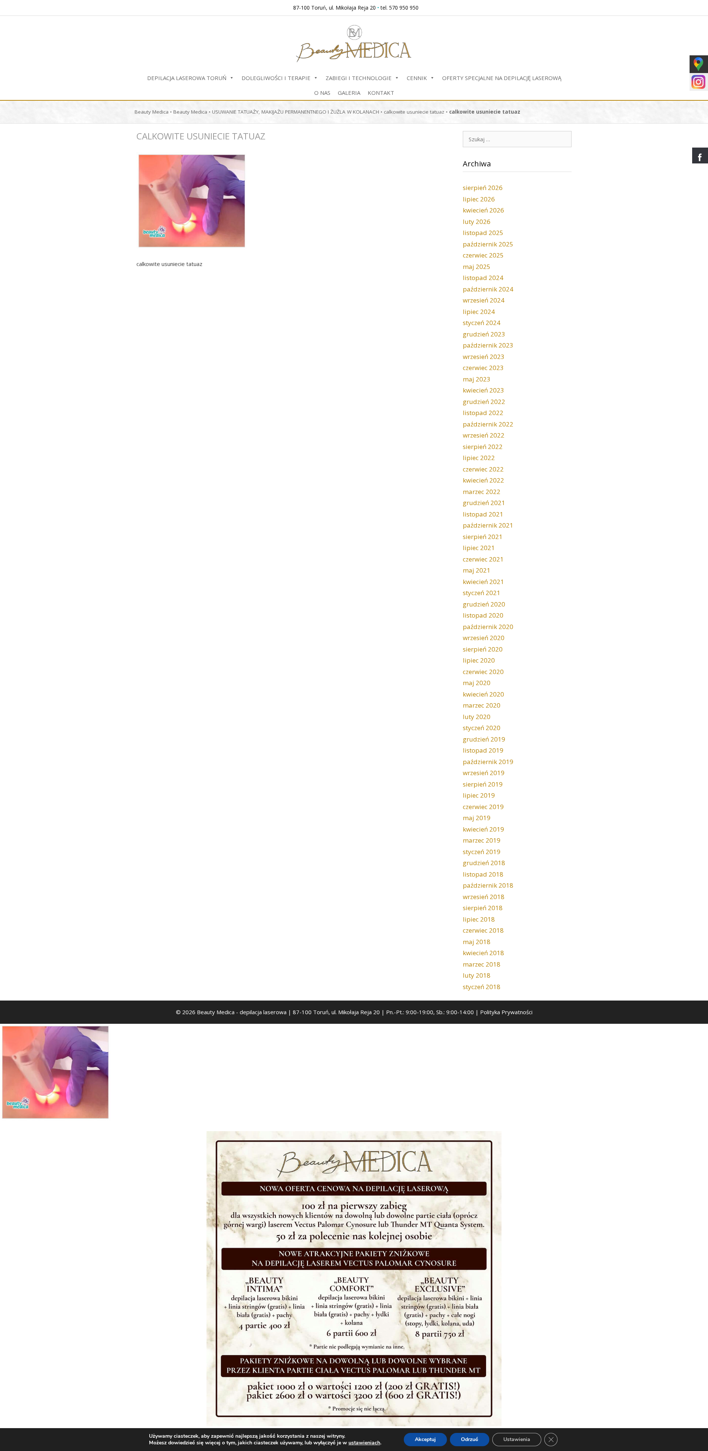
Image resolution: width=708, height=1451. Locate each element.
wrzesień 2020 (483, 637)
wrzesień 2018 (483, 896)
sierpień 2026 (483, 187)
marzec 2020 (481, 705)
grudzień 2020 (484, 604)
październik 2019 (488, 761)
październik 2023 (488, 345)
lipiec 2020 (479, 660)
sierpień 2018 (483, 908)
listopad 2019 (483, 750)
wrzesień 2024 (483, 300)
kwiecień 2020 (483, 694)
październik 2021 (488, 525)
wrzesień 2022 (483, 435)
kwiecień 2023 (483, 390)
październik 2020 (488, 626)
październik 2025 (488, 244)
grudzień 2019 (484, 739)
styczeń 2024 (481, 322)
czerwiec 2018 (483, 930)
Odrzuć (469, 1439)
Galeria (349, 92)
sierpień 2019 (483, 784)
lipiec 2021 (479, 547)
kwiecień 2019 (483, 829)
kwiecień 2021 (483, 581)
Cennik (417, 78)
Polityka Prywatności (506, 1012)
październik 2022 (488, 424)
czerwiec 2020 (483, 671)
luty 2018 (476, 975)
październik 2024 (488, 289)
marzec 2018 (481, 964)
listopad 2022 (483, 412)
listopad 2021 (483, 514)
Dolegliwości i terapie (276, 78)
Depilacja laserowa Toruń (186, 78)
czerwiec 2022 (483, 469)
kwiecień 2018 (483, 953)
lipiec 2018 (479, 919)
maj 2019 (476, 817)
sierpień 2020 (483, 649)
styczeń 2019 (481, 851)
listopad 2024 (483, 277)
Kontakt (381, 92)
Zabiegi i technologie (359, 78)
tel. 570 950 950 (400, 7)
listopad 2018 (483, 874)
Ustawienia (516, 1439)
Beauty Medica (152, 111)
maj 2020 (476, 682)
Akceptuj (425, 1439)
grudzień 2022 (484, 401)
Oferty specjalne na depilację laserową (501, 78)
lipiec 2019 (479, 795)
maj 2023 (476, 379)
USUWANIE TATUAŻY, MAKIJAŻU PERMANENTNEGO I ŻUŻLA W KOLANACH (295, 111)
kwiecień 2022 (483, 480)
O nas (322, 92)
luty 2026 (476, 221)
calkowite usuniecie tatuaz (414, 111)
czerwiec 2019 (483, 806)
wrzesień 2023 (483, 356)
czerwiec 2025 (483, 255)
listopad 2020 (483, 615)
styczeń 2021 (481, 592)
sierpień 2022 (483, 446)
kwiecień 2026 (483, 210)
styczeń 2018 (481, 986)
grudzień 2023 (484, 334)
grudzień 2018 (484, 862)
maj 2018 (476, 941)
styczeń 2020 (481, 727)
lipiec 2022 (479, 457)
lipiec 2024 (479, 311)
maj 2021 (476, 570)
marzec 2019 (481, 840)
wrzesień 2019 (483, 772)
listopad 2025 (483, 232)
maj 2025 (476, 266)
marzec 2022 (481, 491)
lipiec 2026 (479, 199)
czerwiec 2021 (483, 559)
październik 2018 (488, 885)
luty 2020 (476, 716)
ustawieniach (364, 1443)
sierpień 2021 (483, 536)
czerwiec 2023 (483, 367)
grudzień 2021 (484, 502)
